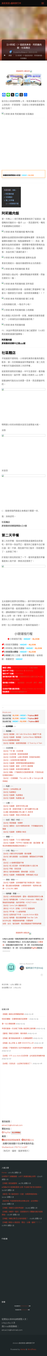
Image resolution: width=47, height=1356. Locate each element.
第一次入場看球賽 (8, 1024)
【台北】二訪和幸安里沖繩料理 (14, 760)
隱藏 (14, 190)
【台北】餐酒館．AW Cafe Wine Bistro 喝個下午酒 (22, 734)
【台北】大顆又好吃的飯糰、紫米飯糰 (17, 854)
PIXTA (17, 1147)
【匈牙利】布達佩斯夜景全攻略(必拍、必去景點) (20, 1201)
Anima (22, 1349)
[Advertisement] (23, 144)
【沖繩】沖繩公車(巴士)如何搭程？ (15, 1218)
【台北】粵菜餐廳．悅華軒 (13, 823)
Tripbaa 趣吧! (33, 715)
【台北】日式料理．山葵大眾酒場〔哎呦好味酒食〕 (22, 757)
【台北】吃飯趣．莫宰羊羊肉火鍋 (15, 806)
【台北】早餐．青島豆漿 (12, 869)
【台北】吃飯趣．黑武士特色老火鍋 (16, 815)
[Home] (4, 56)
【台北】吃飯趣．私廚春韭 (13, 795)
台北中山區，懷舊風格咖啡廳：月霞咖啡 (18, 921)
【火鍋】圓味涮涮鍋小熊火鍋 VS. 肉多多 (18, 812)
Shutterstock (7, 1147)
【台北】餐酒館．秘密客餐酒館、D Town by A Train (22, 743)
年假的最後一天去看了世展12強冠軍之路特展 (19, 1028)
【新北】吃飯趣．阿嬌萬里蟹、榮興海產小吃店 (20, 875)
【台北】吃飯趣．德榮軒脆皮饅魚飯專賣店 (19, 763)
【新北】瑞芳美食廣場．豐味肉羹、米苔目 (19, 872)
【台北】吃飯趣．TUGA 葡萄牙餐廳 (16, 840)
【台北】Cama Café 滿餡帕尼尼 (15, 905)
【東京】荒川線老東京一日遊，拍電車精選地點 (19, 1194)
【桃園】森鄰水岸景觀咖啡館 (13, 1014)
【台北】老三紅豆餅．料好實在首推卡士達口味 (20, 866)
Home (4, 1173)
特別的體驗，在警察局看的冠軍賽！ (15, 1019)
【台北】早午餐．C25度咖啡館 (14, 912)
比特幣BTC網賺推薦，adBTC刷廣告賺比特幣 (19, 1176)
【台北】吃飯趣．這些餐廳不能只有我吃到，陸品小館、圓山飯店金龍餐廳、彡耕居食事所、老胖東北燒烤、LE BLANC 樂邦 (22, 886)
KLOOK (31, 175)
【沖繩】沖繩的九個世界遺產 (13, 1208)
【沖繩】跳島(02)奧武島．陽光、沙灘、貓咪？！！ (21, 1222)
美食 (10, 55)
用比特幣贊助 (16, 1132)
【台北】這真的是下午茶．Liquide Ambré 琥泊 (20, 915)
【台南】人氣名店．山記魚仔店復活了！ (17, 1063)
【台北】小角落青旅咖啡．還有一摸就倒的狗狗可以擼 (23, 896)
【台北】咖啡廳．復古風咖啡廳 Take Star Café (20, 918)
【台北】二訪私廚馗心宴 (12, 789)
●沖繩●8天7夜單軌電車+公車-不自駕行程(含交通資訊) (22, 1187)
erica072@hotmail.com (12, 1125)
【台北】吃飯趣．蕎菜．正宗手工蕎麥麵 (18, 766)
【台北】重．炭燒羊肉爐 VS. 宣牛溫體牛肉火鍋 (20, 809)
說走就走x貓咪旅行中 (11, 3)
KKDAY (19, 659)
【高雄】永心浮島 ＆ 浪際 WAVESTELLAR (18, 1043)
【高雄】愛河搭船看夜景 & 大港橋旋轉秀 (17, 1038)
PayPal (7, 1132)
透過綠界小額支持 (23, 71)
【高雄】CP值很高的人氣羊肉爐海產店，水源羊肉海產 (22, 1048)
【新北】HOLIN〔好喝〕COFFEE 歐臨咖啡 (19, 908)
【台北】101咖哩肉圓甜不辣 (13, 863)
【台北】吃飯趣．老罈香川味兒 (14, 832)
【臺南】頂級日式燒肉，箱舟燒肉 (14, 1033)
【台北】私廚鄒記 (9, 792)
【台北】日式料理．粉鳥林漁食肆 (15, 754)
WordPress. (32, 1349)
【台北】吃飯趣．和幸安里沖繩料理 (16, 769)
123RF (24, 1147)
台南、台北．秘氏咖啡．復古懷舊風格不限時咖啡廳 (22, 924)
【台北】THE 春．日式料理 (13, 751)
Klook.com (7, 712)
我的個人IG (29, 1140)
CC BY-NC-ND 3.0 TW (24, 1305)
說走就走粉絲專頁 (12, 1140)
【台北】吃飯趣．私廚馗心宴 (13, 798)
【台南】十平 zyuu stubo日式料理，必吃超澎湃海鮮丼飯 (23, 1056)
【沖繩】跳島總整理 (9, 1183)
